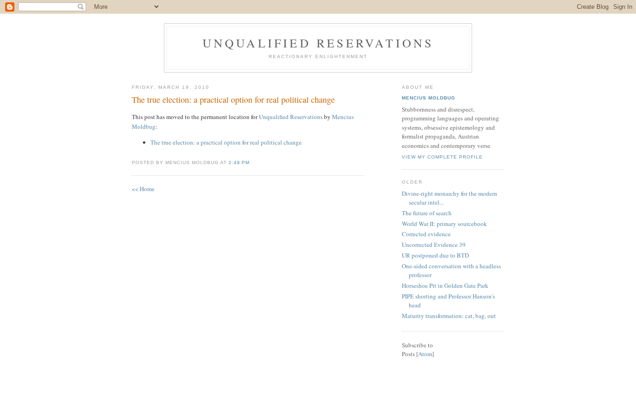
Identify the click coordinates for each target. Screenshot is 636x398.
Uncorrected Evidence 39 (434, 244)
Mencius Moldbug (428, 97)
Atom (425, 354)
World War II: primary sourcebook (444, 223)
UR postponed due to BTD (435, 255)
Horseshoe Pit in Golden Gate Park (445, 285)
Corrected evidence (426, 234)
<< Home (143, 189)
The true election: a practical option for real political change (233, 99)
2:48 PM (239, 162)
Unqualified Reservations (318, 43)
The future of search (427, 213)
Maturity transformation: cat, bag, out (449, 316)
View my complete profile (442, 156)
